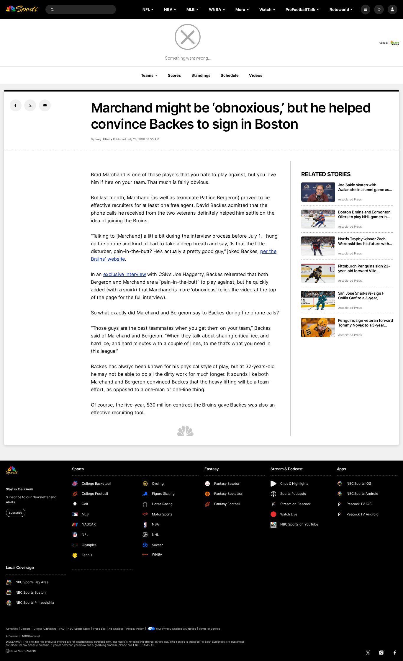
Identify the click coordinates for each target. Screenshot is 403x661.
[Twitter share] (30, 105)
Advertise (12, 628)
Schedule (229, 75)
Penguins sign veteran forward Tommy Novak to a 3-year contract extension (365, 322)
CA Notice (189, 628)
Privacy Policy (135, 628)
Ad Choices (116, 628)
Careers (25, 628)
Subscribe (15, 512)
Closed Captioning (45, 628)
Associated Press (350, 199)
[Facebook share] (16, 105)
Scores (174, 75)
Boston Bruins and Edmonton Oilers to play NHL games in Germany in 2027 (364, 214)
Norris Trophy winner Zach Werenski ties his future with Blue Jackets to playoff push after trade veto (363, 241)
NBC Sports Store (79, 628)
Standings (200, 75)
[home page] (22, 9)
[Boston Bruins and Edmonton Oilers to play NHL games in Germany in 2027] (318, 219)
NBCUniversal (31, 636)
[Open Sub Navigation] (153, 9)
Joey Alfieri (102, 139)
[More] (366, 9)
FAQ (61, 628)
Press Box (99, 628)
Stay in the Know (19, 489)
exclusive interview (124, 274)
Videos (255, 75)
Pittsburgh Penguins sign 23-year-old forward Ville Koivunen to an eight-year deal (365, 268)
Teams (147, 75)
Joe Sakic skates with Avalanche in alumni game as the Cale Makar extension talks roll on (365, 187)
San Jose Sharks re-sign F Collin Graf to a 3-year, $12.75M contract (361, 295)
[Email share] (45, 105)
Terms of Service (209, 628)
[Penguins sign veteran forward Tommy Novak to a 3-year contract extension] (318, 327)
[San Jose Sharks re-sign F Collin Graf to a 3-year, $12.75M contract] (318, 300)
